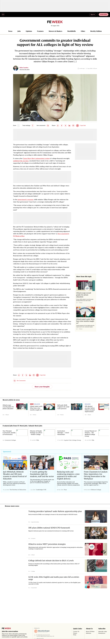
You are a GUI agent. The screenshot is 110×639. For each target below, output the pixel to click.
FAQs (74, 635)
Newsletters (101, 633)
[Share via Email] (73, 125)
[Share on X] (65, 125)
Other (83, 31)
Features (40, 31)
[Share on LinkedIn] (69, 125)
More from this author (25, 69)
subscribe (103, 14)
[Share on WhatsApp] (57, 125)
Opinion (29, 31)
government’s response (25, 199)
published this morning (20, 161)
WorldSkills (71, 31)
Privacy (75, 633)
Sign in (93, 14)
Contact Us (76, 631)
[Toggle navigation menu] (3, 14)
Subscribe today (102, 631)
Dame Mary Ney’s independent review (36, 158)
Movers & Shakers (55, 31)
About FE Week (90, 631)
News (10, 31)
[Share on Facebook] (61, 125)
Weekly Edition (96, 31)
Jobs (19, 31)
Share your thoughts (42, 387)
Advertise (88, 633)
